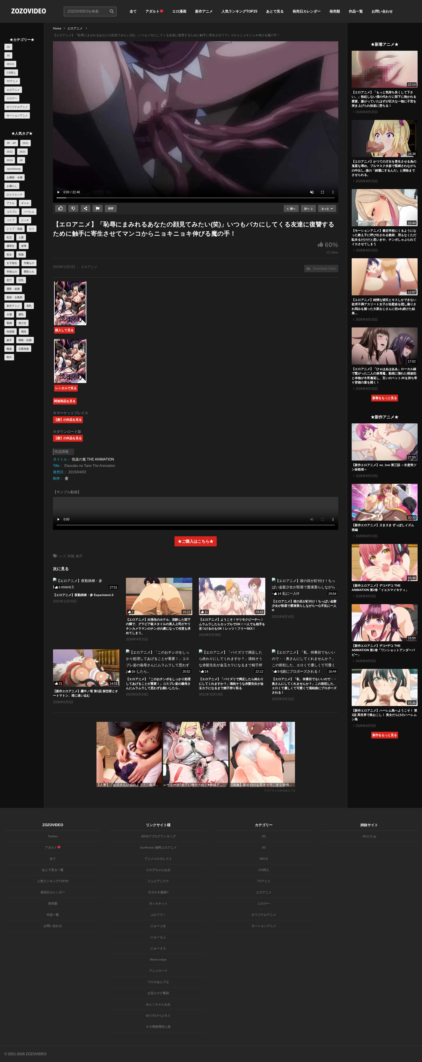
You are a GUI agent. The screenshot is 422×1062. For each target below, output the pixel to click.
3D (8, 55)
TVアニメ (12, 81)
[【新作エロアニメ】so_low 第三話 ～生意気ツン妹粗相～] (385, 442)
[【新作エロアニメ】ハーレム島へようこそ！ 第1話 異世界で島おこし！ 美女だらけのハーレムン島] (385, 687)
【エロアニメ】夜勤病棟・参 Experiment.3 (83, 595)
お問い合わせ (382, 11)
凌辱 (23, 245)
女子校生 (12, 263)
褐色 (23, 331)
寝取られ (29, 271)
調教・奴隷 (25, 340)
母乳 (29, 305)
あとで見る (275, 11)
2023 (22, 151)
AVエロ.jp (369, 836)
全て (133, 11)
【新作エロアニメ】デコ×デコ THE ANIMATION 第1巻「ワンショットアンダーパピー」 (383, 650)
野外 (9, 357)
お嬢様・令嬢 (14, 177)
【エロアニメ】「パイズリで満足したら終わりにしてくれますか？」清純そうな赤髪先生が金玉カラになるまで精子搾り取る (231, 683)
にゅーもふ (158, 937)
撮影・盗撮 (13, 288)
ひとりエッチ (14, 194)
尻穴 (9, 280)
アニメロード (158, 970)
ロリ (31, 228)
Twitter (53, 836)
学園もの (29, 263)
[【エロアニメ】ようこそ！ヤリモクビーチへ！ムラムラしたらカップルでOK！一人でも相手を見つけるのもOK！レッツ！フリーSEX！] (232, 596)
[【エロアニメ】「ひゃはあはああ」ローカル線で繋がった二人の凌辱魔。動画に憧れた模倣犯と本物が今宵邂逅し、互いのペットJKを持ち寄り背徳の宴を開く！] (385, 346)
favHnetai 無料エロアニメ (158, 847)
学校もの (12, 271)
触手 (9, 340)
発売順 (334, 11)
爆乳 (21, 314)
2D (8, 47)
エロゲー (12, 98)
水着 (9, 314)
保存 (110, 208)
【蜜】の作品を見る (68, 419)
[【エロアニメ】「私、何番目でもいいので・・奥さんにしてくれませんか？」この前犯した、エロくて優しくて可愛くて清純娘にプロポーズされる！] (305, 662)
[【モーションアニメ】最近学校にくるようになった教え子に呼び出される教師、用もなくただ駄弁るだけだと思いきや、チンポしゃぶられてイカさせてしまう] (385, 207)
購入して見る (64, 330)
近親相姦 (23, 348)
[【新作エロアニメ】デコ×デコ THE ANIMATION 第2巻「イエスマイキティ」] (385, 562)
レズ (62, 556)
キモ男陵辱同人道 (158, 1026)
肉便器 (11, 331)
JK (21, 160)
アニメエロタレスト (158, 858)
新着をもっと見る (384, 398)
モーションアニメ (17, 115)
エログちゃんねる (158, 870)
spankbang (13, 168)
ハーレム (29, 211)
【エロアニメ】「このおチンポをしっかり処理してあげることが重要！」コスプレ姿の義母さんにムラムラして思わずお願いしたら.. (158, 683)
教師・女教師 (14, 297)
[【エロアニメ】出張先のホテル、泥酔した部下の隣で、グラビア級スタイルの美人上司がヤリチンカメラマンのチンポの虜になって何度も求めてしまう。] (159, 596)
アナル (11, 203)
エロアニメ (13, 89)
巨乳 (21, 280)
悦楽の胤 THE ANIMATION (93, 459)
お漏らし (12, 186)
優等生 (11, 245)
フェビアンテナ (158, 881)
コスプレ (12, 211)
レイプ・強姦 (14, 228)
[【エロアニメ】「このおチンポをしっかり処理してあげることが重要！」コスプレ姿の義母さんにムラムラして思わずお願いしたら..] (159, 662)
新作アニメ (204, 11)
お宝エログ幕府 (158, 993)
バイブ (11, 220)
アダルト (153, 11)
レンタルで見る (66, 388)
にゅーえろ (158, 948)
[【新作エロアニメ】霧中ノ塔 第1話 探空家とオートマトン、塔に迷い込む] (86, 668)
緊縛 (9, 323)
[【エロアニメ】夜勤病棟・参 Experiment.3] (86, 584)
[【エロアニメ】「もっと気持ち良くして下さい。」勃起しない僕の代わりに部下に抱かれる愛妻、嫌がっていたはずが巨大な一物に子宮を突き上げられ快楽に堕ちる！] (385, 69)
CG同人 (11, 72)
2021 (25, 143)
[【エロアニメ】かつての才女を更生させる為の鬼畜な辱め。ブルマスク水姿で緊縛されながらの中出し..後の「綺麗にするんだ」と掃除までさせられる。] (385, 138)
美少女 (22, 323)
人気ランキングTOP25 (239, 11)
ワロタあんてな (158, 982)
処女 (9, 254)
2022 (10, 151)
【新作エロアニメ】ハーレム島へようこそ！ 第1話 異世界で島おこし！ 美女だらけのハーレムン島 (384, 715)
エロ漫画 (179, 11)
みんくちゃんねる (158, 1004)
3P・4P (11, 143)
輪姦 (9, 348)
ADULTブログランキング (158, 836)
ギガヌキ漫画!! (158, 892)
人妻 (21, 237)
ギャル (25, 203)
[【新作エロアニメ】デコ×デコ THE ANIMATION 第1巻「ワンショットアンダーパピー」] (385, 622)
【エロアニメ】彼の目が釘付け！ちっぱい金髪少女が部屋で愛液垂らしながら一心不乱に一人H (304, 606)
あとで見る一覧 (53, 870)
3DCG (10, 64)
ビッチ (25, 220)
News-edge (158, 959)
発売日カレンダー (307, 11)
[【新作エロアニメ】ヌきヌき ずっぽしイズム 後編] (385, 502)
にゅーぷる (158, 926)
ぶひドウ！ (158, 914)
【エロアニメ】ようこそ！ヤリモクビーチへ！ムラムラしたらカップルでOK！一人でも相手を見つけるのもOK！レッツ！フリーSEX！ (232, 624)
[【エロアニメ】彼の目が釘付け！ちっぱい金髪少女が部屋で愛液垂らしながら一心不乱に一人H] (305, 587)
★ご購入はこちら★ (195, 541)
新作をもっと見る (384, 735)
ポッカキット (158, 903)
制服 (21, 254)
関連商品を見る (65, 401)
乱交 (9, 237)
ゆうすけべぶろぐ (158, 1015)
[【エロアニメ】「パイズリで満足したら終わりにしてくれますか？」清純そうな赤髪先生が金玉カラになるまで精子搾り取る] (232, 662)
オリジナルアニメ (17, 106)
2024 (10, 160)
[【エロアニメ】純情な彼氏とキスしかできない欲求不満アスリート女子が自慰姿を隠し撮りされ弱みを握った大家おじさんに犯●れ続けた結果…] (385, 276)
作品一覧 (356, 11)
